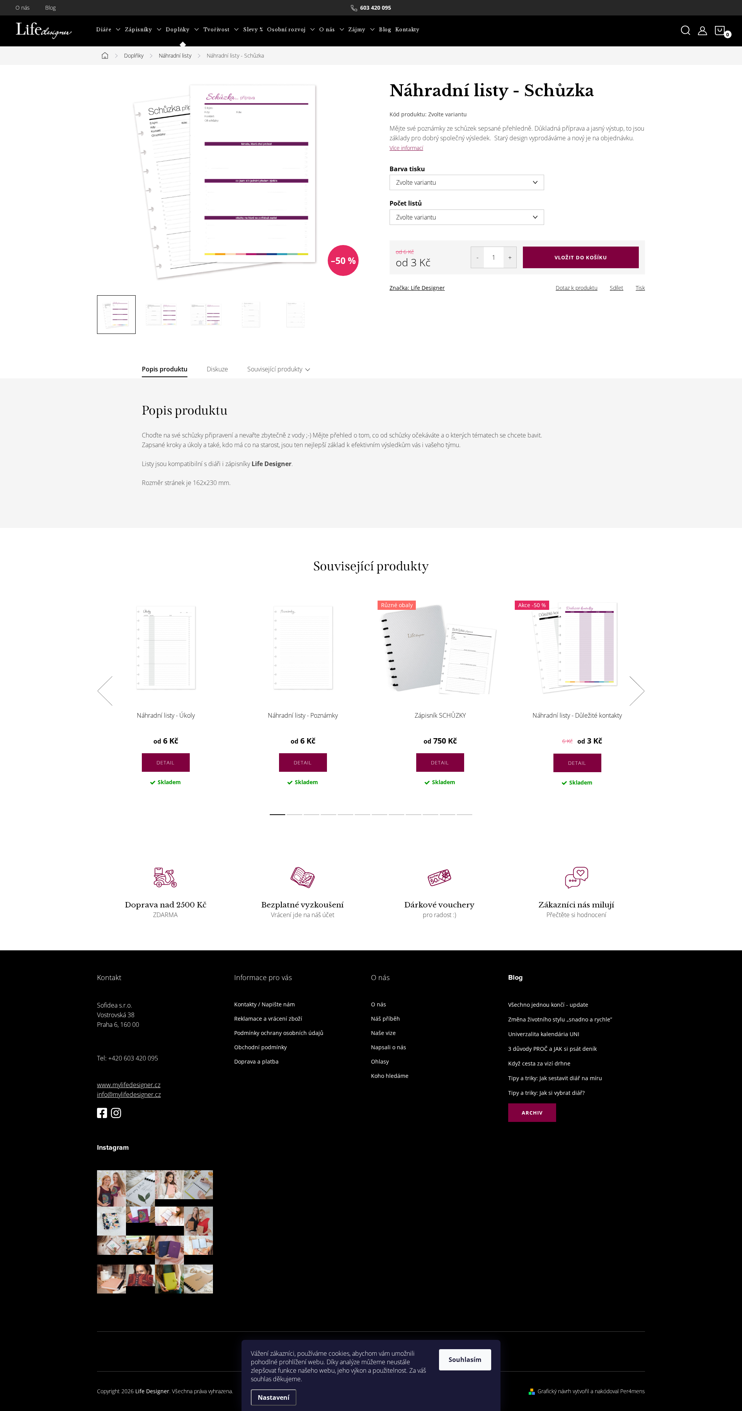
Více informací (406, 147)
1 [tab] (277, 814)
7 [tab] (379, 814)
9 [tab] (413, 814)
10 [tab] (430, 814)
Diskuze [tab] (217, 369)
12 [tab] (464, 814)
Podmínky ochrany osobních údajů (278, 1033)
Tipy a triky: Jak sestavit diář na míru (555, 1078)
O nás (22, 7)
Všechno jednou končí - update (548, 1004)
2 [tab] (294, 814)
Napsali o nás (388, 1047)
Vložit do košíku (581, 257)
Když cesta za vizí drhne (539, 1063)
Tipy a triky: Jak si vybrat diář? (546, 1092)
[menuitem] (108, 29)
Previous (104, 691)
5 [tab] (345, 814)
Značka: (417, 287)
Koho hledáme (389, 1075)
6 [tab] (362, 814)
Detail (166, 762)
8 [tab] (396, 814)
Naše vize (383, 1033)
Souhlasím (465, 1359)
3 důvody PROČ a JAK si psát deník (552, 1048)
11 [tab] (447, 814)
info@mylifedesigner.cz (129, 1094)
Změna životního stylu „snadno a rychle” (560, 1019)
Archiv (532, 1112)
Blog (50, 7)
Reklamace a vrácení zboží (268, 1018)
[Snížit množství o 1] (477, 257)
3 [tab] (311, 814)
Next (637, 691)
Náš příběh (385, 1018)
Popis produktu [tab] (164, 369)
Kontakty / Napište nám (264, 1004)
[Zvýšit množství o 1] (510, 257)
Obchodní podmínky (260, 1047)
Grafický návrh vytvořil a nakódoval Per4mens (591, 1391)
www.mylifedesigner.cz (128, 1085)
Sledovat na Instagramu (160, 1305)
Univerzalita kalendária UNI (543, 1034)
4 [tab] (328, 814)
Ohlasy (380, 1061)
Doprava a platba (256, 1061)
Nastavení (273, 1397)
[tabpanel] (165, 699)
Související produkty (274, 369)
